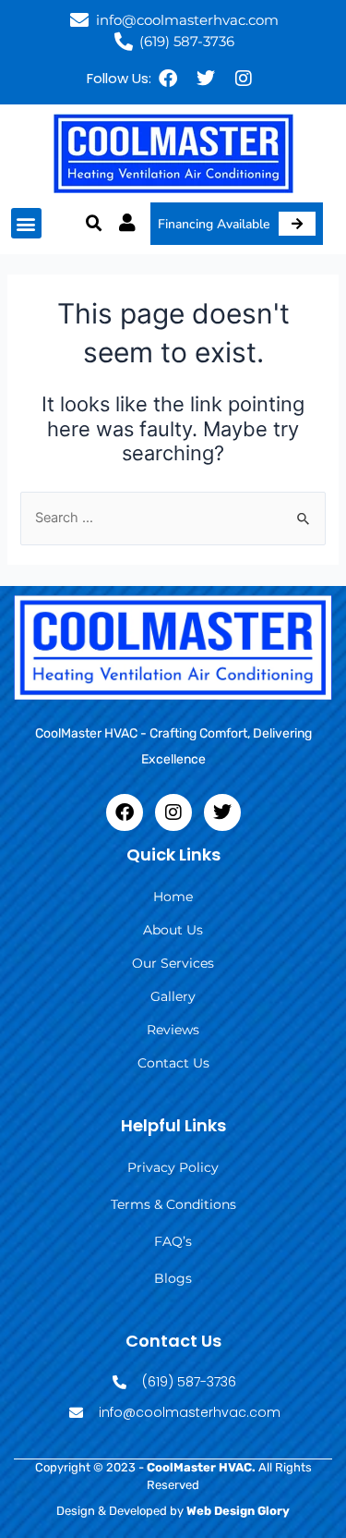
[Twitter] (205, 78)
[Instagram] (243, 78)
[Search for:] (172, 517)
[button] (26, 223)
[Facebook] (168, 78)
